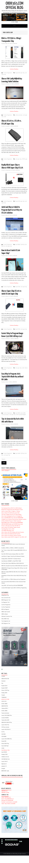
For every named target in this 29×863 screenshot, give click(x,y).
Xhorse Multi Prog (5, 743)
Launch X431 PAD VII (5, 729)
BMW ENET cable (5, 770)
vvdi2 (5, 116)
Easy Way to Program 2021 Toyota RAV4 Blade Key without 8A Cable (12, 377)
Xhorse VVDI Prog (5, 690)
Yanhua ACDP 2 (4, 708)
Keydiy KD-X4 (4, 685)
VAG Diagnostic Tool (5, 623)
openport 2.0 (4, 766)
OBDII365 (15, 43)
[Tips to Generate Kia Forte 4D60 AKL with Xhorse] (14, 433)
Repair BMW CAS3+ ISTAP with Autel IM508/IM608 (12, 522)
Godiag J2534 (4, 692)
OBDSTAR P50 (4, 706)
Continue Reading (14, 69)
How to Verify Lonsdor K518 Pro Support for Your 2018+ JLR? (14, 537)
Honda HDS (3, 741)
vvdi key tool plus (18, 115)
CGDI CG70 (3, 701)
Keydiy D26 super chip (19, 72)
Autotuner (3, 681)
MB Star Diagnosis (5, 609)
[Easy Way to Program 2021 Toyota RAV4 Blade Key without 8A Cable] (14, 391)
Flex (2, 683)
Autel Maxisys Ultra (5, 750)
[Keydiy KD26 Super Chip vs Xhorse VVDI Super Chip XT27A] (14, 179)
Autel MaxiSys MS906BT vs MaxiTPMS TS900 (11, 561)
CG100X (3, 676)
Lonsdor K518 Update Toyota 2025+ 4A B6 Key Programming (13, 587)
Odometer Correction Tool (6, 616)
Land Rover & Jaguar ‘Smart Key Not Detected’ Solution (12, 556)
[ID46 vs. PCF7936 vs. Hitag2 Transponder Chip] (14, 52)
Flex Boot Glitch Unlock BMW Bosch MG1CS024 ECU (12, 563)
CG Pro (3, 731)
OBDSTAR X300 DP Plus (6, 722)
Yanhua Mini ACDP (5, 720)
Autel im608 (22, 413)
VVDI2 (2, 748)
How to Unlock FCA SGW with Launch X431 (10, 512)
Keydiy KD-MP (4, 688)
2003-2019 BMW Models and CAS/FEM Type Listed (12, 524)
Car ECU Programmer (5, 604)
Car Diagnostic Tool (5, 602)
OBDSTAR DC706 (5, 678)
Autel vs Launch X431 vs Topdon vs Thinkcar (10, 511)
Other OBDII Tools (5, 618)
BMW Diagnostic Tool (5, 600)
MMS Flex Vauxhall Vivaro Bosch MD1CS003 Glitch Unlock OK (14, 565)
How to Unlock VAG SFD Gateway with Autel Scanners (12, 532)
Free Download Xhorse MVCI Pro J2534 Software (11, 508)
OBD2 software (4, 614)
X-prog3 (3, 695)
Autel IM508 (17, 244)
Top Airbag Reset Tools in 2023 (7, 528)
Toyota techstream (5, 713)
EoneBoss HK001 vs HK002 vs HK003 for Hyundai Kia (12, 547)
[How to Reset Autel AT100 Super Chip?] (14, 264)
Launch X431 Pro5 (5, 724)
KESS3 (3, 699)
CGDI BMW (3, 736)
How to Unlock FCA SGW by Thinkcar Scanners (11, 535)
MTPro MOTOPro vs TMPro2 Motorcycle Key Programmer (13, 579)
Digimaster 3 (4, 763)
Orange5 (3, 768)
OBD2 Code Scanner (5, 611)
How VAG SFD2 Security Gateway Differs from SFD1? (12, 554)
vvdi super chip (18, 159)
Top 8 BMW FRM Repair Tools (7, 530)
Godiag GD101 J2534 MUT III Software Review (11, 558)
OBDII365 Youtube (5, 792)
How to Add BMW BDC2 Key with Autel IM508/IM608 (12, 517)
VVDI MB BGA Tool (5, 759)
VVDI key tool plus (5, 727)
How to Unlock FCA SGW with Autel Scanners (10, 533)
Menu (14, 25)
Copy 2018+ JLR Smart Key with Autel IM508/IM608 (12, 585)
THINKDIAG (3, 697)
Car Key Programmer (7, 72)
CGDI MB (3, 734)
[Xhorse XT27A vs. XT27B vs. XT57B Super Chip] (14, 135)
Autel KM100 (4, 752)
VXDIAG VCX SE (5, 756)
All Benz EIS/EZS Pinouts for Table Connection (11, 520)
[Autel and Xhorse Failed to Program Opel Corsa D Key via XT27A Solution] (14, 224)
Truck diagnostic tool (5, 621)
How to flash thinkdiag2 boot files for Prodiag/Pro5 (11, 516)
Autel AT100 (17, 286)
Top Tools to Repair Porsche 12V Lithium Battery (11, 514)
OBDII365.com (4, 790)
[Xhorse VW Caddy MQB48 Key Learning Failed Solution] (14, 93)
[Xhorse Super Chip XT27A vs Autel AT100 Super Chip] (14, 305)
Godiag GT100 (4, 754)
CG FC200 (7, 699)
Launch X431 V (4, 761)
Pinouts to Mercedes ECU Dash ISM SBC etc (10, 525)
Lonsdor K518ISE (5, 717)
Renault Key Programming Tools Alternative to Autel (12, 509)
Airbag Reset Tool (5, 595)
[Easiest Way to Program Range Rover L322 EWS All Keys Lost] (14, 347)
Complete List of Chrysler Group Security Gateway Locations (13, 519)
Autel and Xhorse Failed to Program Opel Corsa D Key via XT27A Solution (11, 210)
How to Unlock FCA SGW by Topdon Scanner (10, 527)
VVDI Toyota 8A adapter (21, 414)
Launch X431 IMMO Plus (6, 715)
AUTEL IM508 (4, 710)
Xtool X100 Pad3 (4, 745)
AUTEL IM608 (4, 703)
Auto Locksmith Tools (5, 597)
